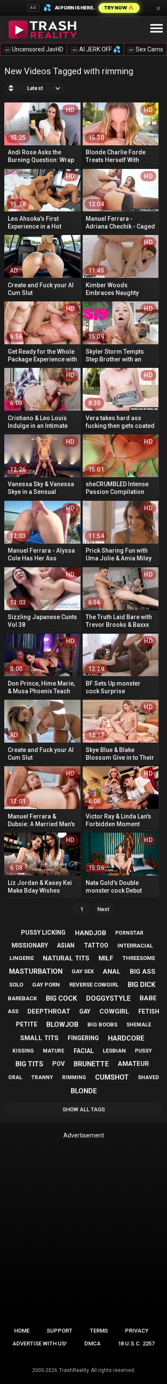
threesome (138, 958)
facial (84, 1050)
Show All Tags (84, 1109)
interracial (135, 945)
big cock (61, 998)
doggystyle (108, 998)
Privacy (137, 1330)
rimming (74, 1077)
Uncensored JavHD (34, 49)
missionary (30, 945)
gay (84, 1011)
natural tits (66, 958)
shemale (138, 1025)
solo (16, 984)
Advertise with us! (39, 1343)
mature (53, 1051)
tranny (42, 1077)
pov (58, 1063)
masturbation (36, 971)
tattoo (96, 945)
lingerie (21, 958)
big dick (141, 985)
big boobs (102, 1024)
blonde (84, 1091)
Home (22, 1330)
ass (13, 1011)
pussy (143, 1051)
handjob (90, 933)
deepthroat (48, 1011)
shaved (148, 1077)
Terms (99, 1330)
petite (26, 1024)
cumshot (112, 1077)
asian (66, 945)
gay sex (83, 971)
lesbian (114, 1050)
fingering (83, 1038)
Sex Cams (146, 49)
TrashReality (74, 1370)
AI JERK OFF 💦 (96, 49)
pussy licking (43, 932)
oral (15, 1077)
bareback (22, 998)
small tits (39, 1038)
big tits (29, 1064)
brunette (91, 1064)
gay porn (46, 984)
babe (148, 998)
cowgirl (114, 1011)
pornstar (129, 933)
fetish (148, 1011)
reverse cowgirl (94, 984)
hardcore (126, 1038)
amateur (133, 1064)
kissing (23, 1051)
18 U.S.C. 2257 (136, 1343)
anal (112, 971)
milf (105, 958)
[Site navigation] (156, 29)
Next (103, 909)
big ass (142, 971)
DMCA (92, 1343)
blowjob (62, 1024)
